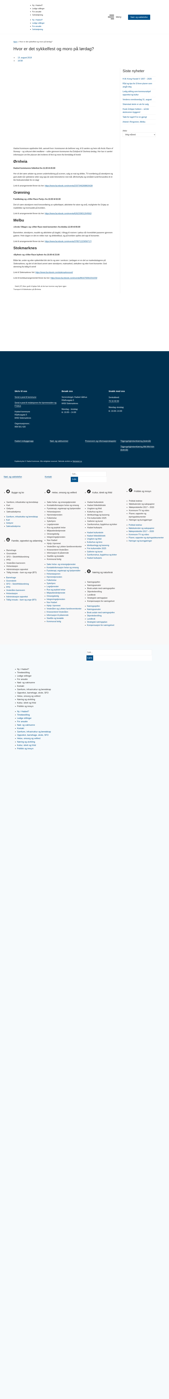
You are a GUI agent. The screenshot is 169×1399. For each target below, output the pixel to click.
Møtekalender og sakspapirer (142, 504)
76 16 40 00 (114, 401)
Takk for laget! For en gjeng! (135, 117)
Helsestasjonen (54, 512)
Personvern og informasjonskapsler (100, 441)
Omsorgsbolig (53, 534)
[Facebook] (8, 637)
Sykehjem (51, 521)
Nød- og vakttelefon (13, 477)
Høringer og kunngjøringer (140, 520)
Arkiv (125, 131)
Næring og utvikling (26, 699)
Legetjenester (53, 524)
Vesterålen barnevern (15, 563)
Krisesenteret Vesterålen (57, 550)
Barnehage (11, 550)
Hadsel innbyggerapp (24, 441)
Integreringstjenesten (56, 537)
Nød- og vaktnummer (59, 441)
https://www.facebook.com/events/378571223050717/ (68, 241)
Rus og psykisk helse (56, 528)
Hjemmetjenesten (54, 515)
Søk (74, 479)
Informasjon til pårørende (58, 553)
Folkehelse (52, 518)
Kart (8, 505)
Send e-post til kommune (25, 397)
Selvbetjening (37, 15)
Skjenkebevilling (94, 592)
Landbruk (91, 595)
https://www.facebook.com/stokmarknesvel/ (54, 272)
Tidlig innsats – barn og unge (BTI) (21, 572)
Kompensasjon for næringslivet (100, 601)
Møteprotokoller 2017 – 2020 (141, 507)
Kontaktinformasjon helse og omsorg (63, 505)
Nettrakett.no (77, 461)
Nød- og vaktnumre (26, 682)
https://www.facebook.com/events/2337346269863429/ (69, 186)
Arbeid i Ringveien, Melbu (134, 122)
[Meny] (111, 17)
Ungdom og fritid (94, 508)
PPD (8, 560)
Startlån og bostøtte (55, 556)
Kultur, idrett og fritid (26, 703)
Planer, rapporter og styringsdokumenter (137, 515)
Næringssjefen (93, 582)
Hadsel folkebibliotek (96, 505)
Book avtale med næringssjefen (101, 588)
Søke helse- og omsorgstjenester (61, 502)
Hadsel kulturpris (94, 528)
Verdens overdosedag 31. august (137, 99)
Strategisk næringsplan (97, 598)
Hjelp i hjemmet (54, 543)
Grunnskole (11, 553)
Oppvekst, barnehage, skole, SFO (32, 693)
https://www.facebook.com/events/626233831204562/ (68, 213)
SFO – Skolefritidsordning (17, 557)
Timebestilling (23, 672)
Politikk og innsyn (25, 706)
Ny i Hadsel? (37, 5)
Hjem (15, 42)
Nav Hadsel (52, 540)
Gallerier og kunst (95, 521)
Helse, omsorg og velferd (28, 696)
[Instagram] (16, 637)
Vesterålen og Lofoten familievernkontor (64, 546)
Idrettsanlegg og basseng (98, 515)
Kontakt (48, 477)
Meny (118, 17)
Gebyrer (9, 508)
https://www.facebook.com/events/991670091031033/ (73, 278)
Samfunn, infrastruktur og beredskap (22, 502)
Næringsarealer (94, 585)
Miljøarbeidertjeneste (56, 531)
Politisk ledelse (135, 501)
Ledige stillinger (38, 8)
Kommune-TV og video (139, 510)
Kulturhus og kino (95, 512)
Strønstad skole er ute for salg (136, 104)
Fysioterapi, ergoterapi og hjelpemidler (64, 508)
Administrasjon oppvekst (17, 569)
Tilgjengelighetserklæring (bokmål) (135, 441)
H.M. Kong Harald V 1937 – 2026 (137, 79)
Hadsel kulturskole (95, 502)
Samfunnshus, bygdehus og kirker (102, 524)
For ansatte (36, 12)
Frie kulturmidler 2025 (96, 518)
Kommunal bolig (54, 559)
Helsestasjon (12, 566)
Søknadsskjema (13, 512)
